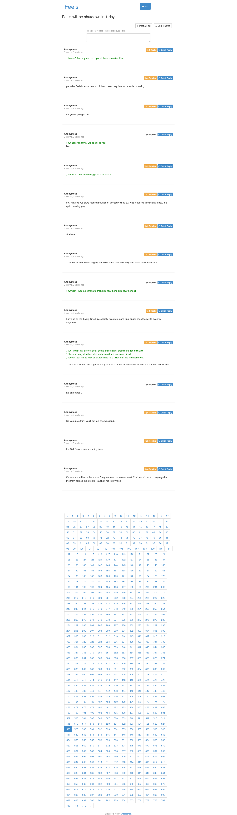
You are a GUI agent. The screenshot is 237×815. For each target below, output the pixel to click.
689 (108, 794)
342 (139, 647)
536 (131, 729)
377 (108, 663)
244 (84, 608)
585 (108, 751)
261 (116, 614)
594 (76, 756)
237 (131, 603)
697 (68, 800)
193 (92, 586)
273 (108, 619)
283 (84, 625)
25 (114, 521)
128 (92, 559)
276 (131, 619)
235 (116, 603)
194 (100, 586)
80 (160, 537)
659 (76, 783)
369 (147, 658)
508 (116, 718)
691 (124, 794)
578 (155, 745)
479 (92, 707)
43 (127, 526)
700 (92, 800)
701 (100, 800)
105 (121, 548)
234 (108, 603)
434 (147, 685)
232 (92, 603)
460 (147, 696)
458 (131, 696)
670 (163, 783)
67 (74, 537)
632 (68, 772)
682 (155, 789)
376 (100, 663)
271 (92, 619)
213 (147, 592)
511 (139, 718)
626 (124, 767)
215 (163, 592)
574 (124, 745)
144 (116, 565)
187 (147, 581)
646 (76, 778)
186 (139, 581)
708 (155, 800)
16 (160, 515)
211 (131, 592)
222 (116, 597)
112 (68, 554)
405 (124, 674)
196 (116, 586)
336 (92, 647)
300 (116, 630)
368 (139, 658)
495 (116, 712)
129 (100, 559)
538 (147, 729)
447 (147, 690)
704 (124, 800)
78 (147, 537)
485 (139, 707)
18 (67, 521)
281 (68, 625)
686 (84, 794)
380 (131, 663)
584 (100, 751)
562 (131, 740)
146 (131, 565)
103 (105, 548)
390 (108, 669)
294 (68, 630)
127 (84, 559)
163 (163, 570)
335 (84, 647)
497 (131, 712)
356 (147, 652)
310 (92, 636)
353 (124, 652)
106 (129, 548)
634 (84, 772)
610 (100, 762)
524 (139, 723)
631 (163, 767)
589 (139, 751)
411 (68, 679)
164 (68, 576)
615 (139, 762)
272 (100, 619)
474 (155, 701)
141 (92, 565)
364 (108, 658)
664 (116, 783)
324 (100, 641)
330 (147, 641)
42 (120, 526)
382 (147, 663)
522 (124, 723)
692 (131, 794)
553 (163, 734)
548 (124, 734)
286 (108, 625)
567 (68, 745)
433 (139, 685)
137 (163, 559)
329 (139, 641)
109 (153, 548)
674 (92, 789)
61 (140, 532)
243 (76, 608)
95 (153, 543)
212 (139, 592)
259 (100, 614)
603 (147, 756)
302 (131, 630)
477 (76, 707)
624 (108, 767)
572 (108, 745)
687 (92, 794)
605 (163, 756)
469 (116, 701)
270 (84, 619)
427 (92, 685)
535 (124, 729)
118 (116, 554)
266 (155, 614)
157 (116, 570)
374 (84, 663)
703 (116, 800)
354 (131, 652)
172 (131, 576)
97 (167, 543)
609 (92, 762)
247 (108, 608)
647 (84, 778)
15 (154, 515)
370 (155, 658)
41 (114, 526)
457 (124, 696)
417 (116, 679)
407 (139, 674)
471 (131, 701)
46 (147, 526)
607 (76, 762)
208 (108, 592)
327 (124, 641)
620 (76, 767)
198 (131, 586)
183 (116, 581)
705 (131, 800)
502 (68, 718)
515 (68, 723)
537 (139, 729)
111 (168, 548)
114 (84, 554)
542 (76, 734)
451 (76, 696)
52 (81, 532)
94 (147, 543)
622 (92, 767)
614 (131, 762)
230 (76, 603)
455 (108, 696)
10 (121, 515)
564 (147, 740)
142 (100, 565)
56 (107, 532)
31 (153, 521)
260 (108, 614)
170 (116, 576)
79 (153, 537)
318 (155, 636)
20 (81, 521)
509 (124, 718)
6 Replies (151, 412)
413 (84, 679)
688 (100, 794)
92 (134, 543)
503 (76, 718)
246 (100, 608)
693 (139, 794)
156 (108, 570)
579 (163, 745)
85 (87, 543)
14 (147, 515)
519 (100, 723)
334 (76, 647)
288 (124, 625)
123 (155, 554)
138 (68, 565)
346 (68, 652)
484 (131, 707)
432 (131, 685)
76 (134, 537)
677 (116, 789)
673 (84, 789)
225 (139, 597)
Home (145, 6)
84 (81, 543)
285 (100, 625)
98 (67, 548)
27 (127, 521)
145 (124, 565)
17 (167, 515)
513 (155, 718)
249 (124, 608)
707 (147, 800)
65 (167, 532)
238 (139, 603)
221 (108, 597)
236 (124, 603)
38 (94, 526)
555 (76, 740)
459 (139, 696)
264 (139, 614)
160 (139, 570)
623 (100, 767)
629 (147, 767)
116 (100, 554)
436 (163, 685)
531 (92, 729)
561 (124, 740)
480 (100, 707)
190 (68, 586)
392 (124, 669)
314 (124, 636)
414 (92, 679)
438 (76, 690)
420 (139, 679)
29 (140, 521)
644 (163, 772)
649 (100, 778)
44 (134, 526)
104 (113, 548)
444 (124, 690)
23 (100, 521)
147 (139, 565)
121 (139, 554)
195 (108, 586)
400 (84, 674)
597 (100, 756)
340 (124, 647)
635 (92, 772)
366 (124, 658)
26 (120, 521)
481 (108, 707)
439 (84, 690)
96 (160, 543)
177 (68, 581)
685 (76, 794)
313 (116, 636)
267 (163, 614)
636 (100, 772)
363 (100, 658)
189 (163, 581)
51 (74, 532)
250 (131, 608)
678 (124, 789)
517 (84, 723)
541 (68, 734)
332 (163, 641)
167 (92, 576)
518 (92, 723)
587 (124, 751)
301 (124, 630)
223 (124, 597)
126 (76, 559)
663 (108, 783)
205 (84, 592)
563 (139, 740)
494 (108, 712)
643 (155, 772)
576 (139, 745)
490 (76, 712)
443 (116, 690)
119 (124, 554)
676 (108, 789)
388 (92, 669)
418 (124, 679)
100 (82, 548)
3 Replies (151, 106)
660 (84, 783)
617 (155, 762)
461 (155, 696)
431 (124, 685)
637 (108, 772)
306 (163, 630)
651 (116, 778)
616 (147, 762)
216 (68, 597)
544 (92, 734)
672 (76, 789)
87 (100, 543)
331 (155, 641)
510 (131, 718)
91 (127, 543)
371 (163, 658)
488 (163, 707)
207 (100, 592)
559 (108, 740)
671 (68, 789)
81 (167, 537)
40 (107, 526)
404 (116, 674)
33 (167, 521)
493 (100, 712)
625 (116, 767)
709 (163, 800)
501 (163, 712)
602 (139, 756)
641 (139, 772)
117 (108, 554)
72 (107, 537)
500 (155, 712)
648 (92, 778)
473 (147, 701)
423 (163, 679)
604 (155, 756)
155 (100, 570)
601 (131, 756)
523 (131, 723)
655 (147, 778)
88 (107, 543)
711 (76, 805)
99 (74, 548)
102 (97, 548)
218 (84, 597)
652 (124, 778)
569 (84, 745)
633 (76, 772)
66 (67, 537)
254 (163, 608)
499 (147, 712)
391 (116, 669)
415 (100, 679)
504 (84, 718)
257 (84, 614)
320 (68, 641)
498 (139, 712)
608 (84, 762)
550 (139, 734)
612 (116, 762)
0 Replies (151, 134)
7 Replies (151, 194)
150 (163, 565)
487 (155, 707)
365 (116, 658)
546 (108, 734)
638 (116, 772)
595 (84, 756)
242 (68, 608)
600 (124, 756)
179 (84, 581)
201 (155, 586)
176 (163, 576)
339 (116, 647)
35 (74, 526)
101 (89, 548)
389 (100, 669)
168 (100, 576)
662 (100, 783)
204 (76, 592)
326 (116, 641)
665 (124, 783)
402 (100, 674)
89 (114, 543)
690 (116, 794)
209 (116, 592)
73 (114, 537)
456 (116, 696)
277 (139, 619)
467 (100, 701)
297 (92, 630)
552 (155, 734)
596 (92, 756)
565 (155, 740)
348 (84, 652)
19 (74, 521)
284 (92, 625)
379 (124, 663)
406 (131, 674)
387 (84, 669)
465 (84, 701)
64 (160, 532)
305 (155, 630)
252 (147, 608)
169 (108, 576)
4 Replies (151, 78)
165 (76, 576)
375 (92, 663)
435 (155, 685)
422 (155, 679)
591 (155, 751)
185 (131, 581)
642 (147, 772)
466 (92, 701)
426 (84, 685)
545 (100, 734)
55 (100, 532)
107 (137, 548)
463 (68, 701)
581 (76, 751)
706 (139, 800)
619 (68, 767)
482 (116, 707)
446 (139, 690)
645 (68, 778)
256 (76, 614)
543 (84, 734)
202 (163, 586)
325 (108, 641)
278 (147, 619)
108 (145, 548)
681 (147, 789)
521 (116, 723)
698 (76, 800)
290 (139, 625)
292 (155, 625)
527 (163, 723)
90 (120, 543)
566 (163, 740)
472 (139, 701)
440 (92, 690)
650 (108, 778)
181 (100, 581)
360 (76, 658)
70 (94, 537)
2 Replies (151, 226)
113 (76, 554)
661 (92, 783)
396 (155, 669)
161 (147, 570)
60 (134, 532)
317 (147, 636)
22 (94, 521)
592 (163, 751)
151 (68, 570)
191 (76, 586)
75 (127, 537)
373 (76, 663)
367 (131, 658)
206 (92, 592)
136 (155, 559)
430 (116, 685)
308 (76, 636)
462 (163, 696)
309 (84, 636)
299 (108, 630)
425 (76, 685)
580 (68, 751)
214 (155, 592)
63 (153, 532)
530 (84, 729)
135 (147, 559)
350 (100, 652)
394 (139, 669)
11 (127, 515)
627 (131, 767)
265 (147, 614)
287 (116, 625)
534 (116, 729)
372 (68, 663)
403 (108, 674)
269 (76, 619)
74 (120, 537)
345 (163, 647)
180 (92, 581)
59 (127, 532)
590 (147, 751)
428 (100, 685)
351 (108, 652)
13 (141, 515)
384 (163, 663)
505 (92, 718)
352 (116, 652)
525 (147, 723)
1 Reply (152, 49)
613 (124, 762)
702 (108, 800)
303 (139, 630)
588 (131, 751)
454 (100, 696)
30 (147, 521)
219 (92, 597)
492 (92, 712)
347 (76, 652)
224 (131, 597)
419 (131, 679)
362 (92, 658)
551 (147, 734)
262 (124, 614)
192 (84, 586)
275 (124, 619)
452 (84, 696)
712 (84, 805)
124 (163, 554)
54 (94, 532)
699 (84, 800)
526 (155, 723)
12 (134, 515)
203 (68, 592)
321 (76, 641)
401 (92, 674)
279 (155, 619)
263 (131, 614)
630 (155, 767)
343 (147, 647)
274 (116, 619)
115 (92, 554)
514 (163, 718)
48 (160, 526)
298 (100, 630)
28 (134, 521)
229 (68, 603)
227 (155, 597)
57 (114, 532)
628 (139, 767)
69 (87, 537)
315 (131, 636)
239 (147, 603)
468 (108, 701)
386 (76, 669)
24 (107, 521)
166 (84, 576)
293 (163, 625)
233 (100, 603)
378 (116, 663)
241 (163, 603)
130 (108, 559)
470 (124, 701)
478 (84, 707)
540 (163, 729)
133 (131, 559)
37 (87, 526)
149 (155, 565)
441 (100, 690)
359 (68, 658)
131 (116, 559)
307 (68, 636)
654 (139, 778)
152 (76, 570)
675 (100, 789)
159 (131, 570)
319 (163, 636)
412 (76, 679)
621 (84, 767)
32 (160, 521)
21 (87, 521)
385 (68, 669)
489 (68, 712)
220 (100, 597)
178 (76, 581)
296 (84, 630)
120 (131, 554)
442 (108, 690)
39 (100, 526)
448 (155, 690)
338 (108, 647)
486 (147, 707)
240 (155, 603)
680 (139, 789)
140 (84, 565)
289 (131, 625)
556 (84, 740)
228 (163, 597)
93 (140, 543)
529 (76, 729)
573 (116, 745)
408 (147, 674)
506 (100, 718)
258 (92, 614)
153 (84, 570)
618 (163, 762)
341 (131, 647)
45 (140, 526)
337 (100, 647)
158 (124, 570)
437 (68, 690)
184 (124, 581)
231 (84, 603)
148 (147, 565)
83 (74, 543)
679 (131, 789)
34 (67, 526)
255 (68, 614)
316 (139, 636)
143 (108, 565)
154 (92, 570)
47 (153, 526)
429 (108, 685)
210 (124, 592)
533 (108, 729)
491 (84, 712)
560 (116, 740)
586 (116, 751)
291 (147, 625)
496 (124, 712)
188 (155, 581)
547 (116, 734)
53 (87, 532)
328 (131, 641)
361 (84, 658)
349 (92, 652)
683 (163, 789)
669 (155, 783)
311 (100, 636)
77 (140, 537)
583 (92, 751)
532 (100, 729)
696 (163, 794)
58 (120, 532)
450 (68, 696)
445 (131, 690)
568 (76, 745)
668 (147, 783)
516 (76, 723)
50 (67, 532)
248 (116, 608)
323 (92, 641)
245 (92, 608)
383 (155, 663)
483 (124, 707)
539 (155, 729)
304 (147, 630)
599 (116, 756)
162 (155, 570)
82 (67, 543)
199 (139, 586)
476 (68, 707)
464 (76, 701)
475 (163, 701)
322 (84, 641)
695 (155, 794)
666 (131, 783)
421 (147, 679)
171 (124, 576)
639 (124, 772)
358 (163, 652)
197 (124, 586)
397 (163, 669)
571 (100, 745)
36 (81, 526)
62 (147, 532)
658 (68, 783)
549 (131, 734)
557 (92, 740)
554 (68, 740)
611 (108, 762)
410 (163, 674)
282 (76, 625)
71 (100, 537)
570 (92, 745)
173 (139, 576)
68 (81, 537)
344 (155, 647)
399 (76, 674)
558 (100, 740)
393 (131, 669)
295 (76, 630)
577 (147, 745)
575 (131, 745)
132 (124, 559)
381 (139, 663)
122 (147, 554)
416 (108, 679)
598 (108, 756)
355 (139, 652)
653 (131, 778)
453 (92, 696)
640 (131, 772)
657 (163, 778)
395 (147, 669)
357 (155, 652)
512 (147, 718)
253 (155, 608)
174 (147, 576)
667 (139, 783)
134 (139, 559)
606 (68, 762)
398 (68, 674)
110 (161, 548)
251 (139, 608)
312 (108, 636)
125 (68, 559)
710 (68, 805)
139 (76, 565)
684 (68, 794)
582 (84, 751)
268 (68, 619)
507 (108, 718)
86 (94, 543)
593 (68, 756)
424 (68, 685)
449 (163, 690)
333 (68, 647)
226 (147, 597)
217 (76, 597)
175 (155, 576)
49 (167, 526)
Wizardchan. (126, 813)
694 (147, 794)
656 (155, 778)
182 (108, 581)
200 (147, 586)
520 (108, 723)
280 (163, 619)
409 (155, 674)
